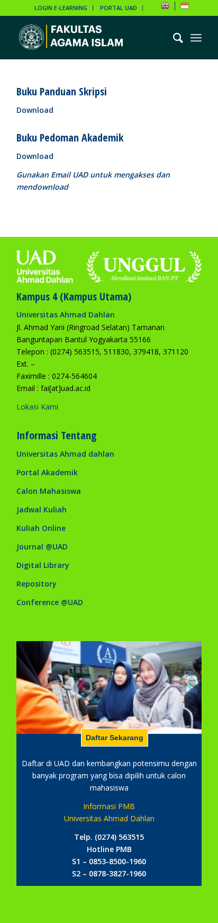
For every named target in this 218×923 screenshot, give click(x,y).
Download (34, 110)
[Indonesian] (184, 7)
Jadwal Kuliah (41, 509)
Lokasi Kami (37, 407)
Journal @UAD (42, 547)
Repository (36, 584)
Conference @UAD (49, 602)
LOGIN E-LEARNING (60, 8)
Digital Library (42, 565)
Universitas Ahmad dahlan (65, 454)
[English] (165, 7)
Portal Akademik (47, 472)
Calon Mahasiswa (48, 491)
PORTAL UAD (118, 8)
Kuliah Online (41, 528)
